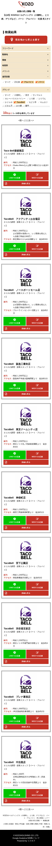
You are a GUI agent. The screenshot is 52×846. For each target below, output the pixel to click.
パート (41, 82)
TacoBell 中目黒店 (15, 762)
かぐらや (8, 102)
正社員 (17, 82)
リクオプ (31, 841)
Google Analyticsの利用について (26, 838)
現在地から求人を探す (27, 40)
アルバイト (28, 82)
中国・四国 (43, 824)
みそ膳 (19, 106)
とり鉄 (32, 98)
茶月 (27, 95)
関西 (36, 824)
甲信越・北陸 (24, 824)
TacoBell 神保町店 (15, 497)
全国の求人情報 (34, 820)
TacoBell (21, 102)
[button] (14, 176)
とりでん (42, 98)
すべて (8, 82)
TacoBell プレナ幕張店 (17, 696)
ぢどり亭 (32, 102)
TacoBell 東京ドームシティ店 (21, 429)
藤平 (27, 106)
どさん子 (8, 106)
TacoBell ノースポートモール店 (22, 290)
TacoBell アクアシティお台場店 (22, 219)
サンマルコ (37, 95)
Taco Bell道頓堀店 (14, 150)
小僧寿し (18, 95)
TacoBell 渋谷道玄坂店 (17, 628)
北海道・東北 (13, 824)
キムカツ (44, 102)
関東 (32, 824)
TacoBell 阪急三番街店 (17, 364)
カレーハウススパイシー (15, 98)
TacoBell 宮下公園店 (16, 563)
